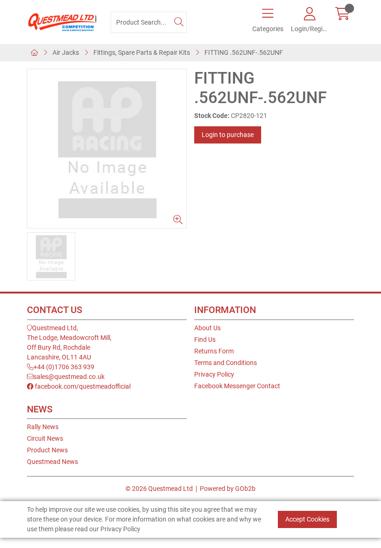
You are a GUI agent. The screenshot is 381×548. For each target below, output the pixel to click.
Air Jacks (66, 52)
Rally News (43, 427)
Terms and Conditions (225, 362)
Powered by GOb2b (228, 488)
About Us (207, 328)
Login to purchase (228, 134)
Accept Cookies (307, 519)
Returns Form (214, 351)
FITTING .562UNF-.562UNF (243, 52)
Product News (47, 450)
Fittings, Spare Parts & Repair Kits (141, 52)
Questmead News (52, 461)
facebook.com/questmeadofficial (82, 386)
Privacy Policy (214, 374)
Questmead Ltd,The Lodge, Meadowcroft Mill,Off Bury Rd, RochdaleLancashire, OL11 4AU (69, 342)
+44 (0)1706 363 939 (63, 367)
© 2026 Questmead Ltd (159, 488)
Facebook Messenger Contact (237, 386)
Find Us (205, 339)
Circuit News (45, 438)
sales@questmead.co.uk (69, 376)
